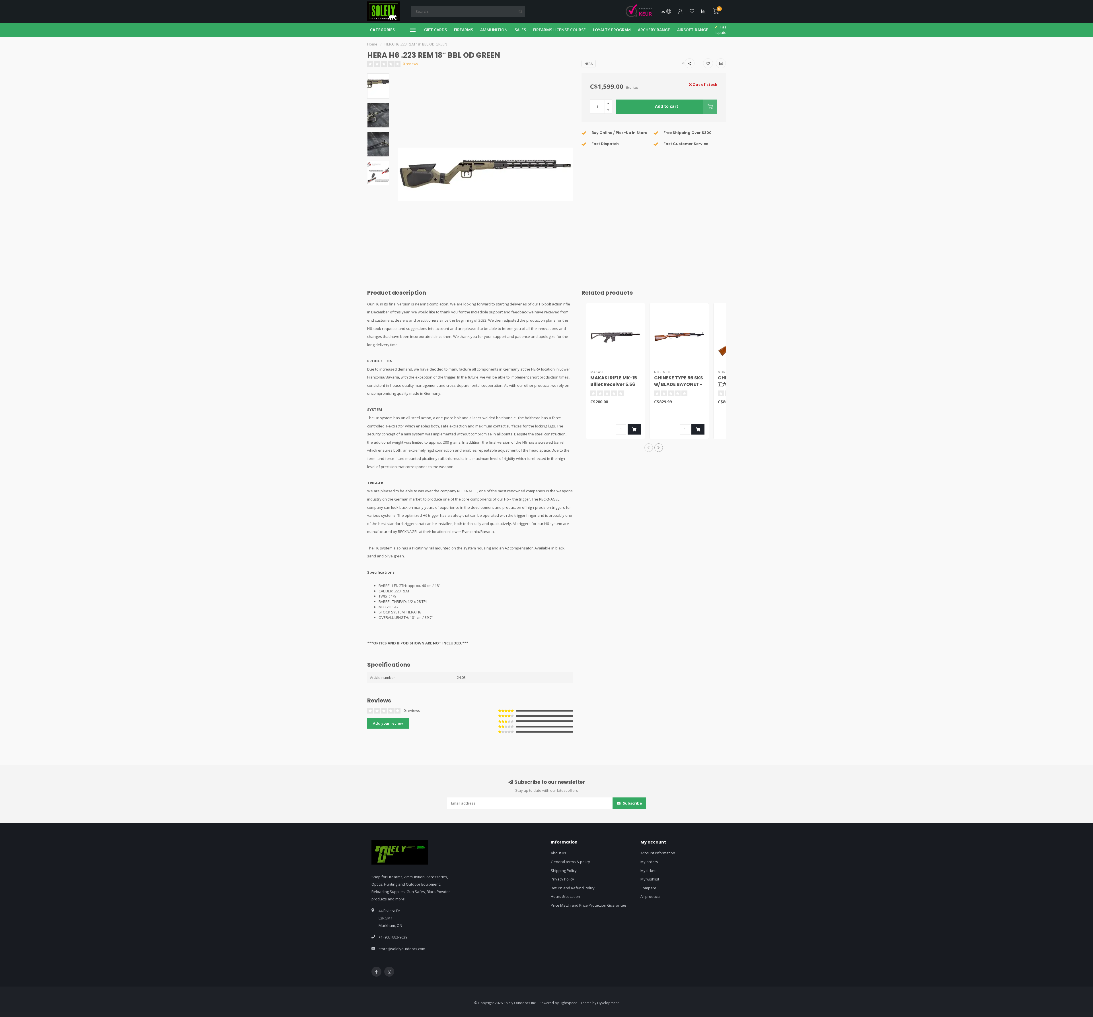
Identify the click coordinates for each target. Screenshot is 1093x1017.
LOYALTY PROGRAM (612, 29)
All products (650, 896)
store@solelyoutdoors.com (402, 948)
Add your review (388, 723)
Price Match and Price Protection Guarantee (588, 905)
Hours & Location (565, 896)
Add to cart (666, 106)
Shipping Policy (564, 870)
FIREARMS (463, 29)
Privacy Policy (562, 879)
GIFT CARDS (435, 29)
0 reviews (410, 63)
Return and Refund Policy (573, 887)
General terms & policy (570, 861)
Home (372, 44)
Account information (657, 852)
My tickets (649, 870)
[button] (648, 447)
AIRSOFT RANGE (692, 29)
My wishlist (649, 879)
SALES (520, 29)
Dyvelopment (608, 1003)
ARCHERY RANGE (654, 29)
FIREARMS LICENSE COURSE (559, 29)
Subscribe (632, 803)
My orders (649, 861)
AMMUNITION (494, 29)
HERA (589, 63)
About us (558, 852)
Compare (648, 887)
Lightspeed (569, 1003)
